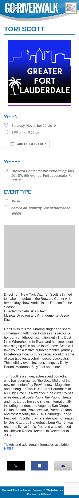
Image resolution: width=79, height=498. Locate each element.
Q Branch (46, 494)
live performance (56, 207)
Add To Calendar (29, 144)
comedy (35, 207)
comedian (19, 207)
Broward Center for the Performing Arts (42, 170)
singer (16, 212)
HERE (9, 449)
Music (16, 201)
